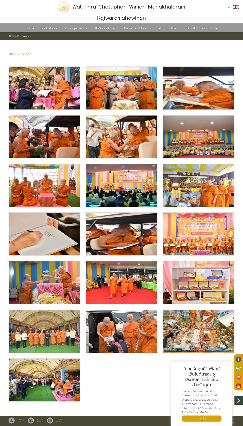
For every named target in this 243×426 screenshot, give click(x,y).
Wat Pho (48, 28)
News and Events (138, 28)
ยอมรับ (202, 418)
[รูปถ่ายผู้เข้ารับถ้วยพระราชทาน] (44, 88)
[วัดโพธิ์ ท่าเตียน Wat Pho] (238, 359)
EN (230, 6)
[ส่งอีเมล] (238, 377)
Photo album (168, 28)
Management (75, 28)
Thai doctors (104, 28)
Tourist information (200, 28)
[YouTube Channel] (238, 385)
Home (30, 28)
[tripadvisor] (238, 368)
